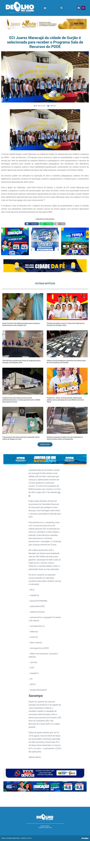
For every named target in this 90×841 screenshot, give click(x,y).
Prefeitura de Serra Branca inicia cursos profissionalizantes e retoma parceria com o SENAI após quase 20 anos (21, 400)
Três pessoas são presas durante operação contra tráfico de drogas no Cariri (20, 438)
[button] (45, 8)
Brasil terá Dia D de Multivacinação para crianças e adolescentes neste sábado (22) (21, 324)
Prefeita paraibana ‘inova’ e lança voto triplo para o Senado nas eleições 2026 (66, 324)
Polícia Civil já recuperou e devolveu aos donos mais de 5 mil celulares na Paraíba (66, 361)
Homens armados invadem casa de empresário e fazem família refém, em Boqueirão (65, 438)
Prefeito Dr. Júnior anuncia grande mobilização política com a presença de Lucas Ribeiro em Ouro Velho (65, 400)
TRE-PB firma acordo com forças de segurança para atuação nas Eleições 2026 (21, 361)
